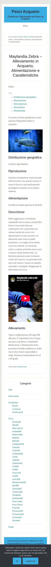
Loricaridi (16, 479)
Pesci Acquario (25, 11)
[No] (47, 555)
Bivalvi (15, 406)
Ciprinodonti (17, 463)
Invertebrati (13, 402)
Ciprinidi (15, 460)
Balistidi (15, 438)
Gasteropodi (17, 412)
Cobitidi (15, 466)
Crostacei (16, 409)
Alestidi (15, 425)
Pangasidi (16, 495)
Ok (17, 561)
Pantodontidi (17, 498)
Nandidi (15, 485)
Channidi (16, 450)
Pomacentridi (18, 514)
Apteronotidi (17, 434)
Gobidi (15, 469)
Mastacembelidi (19, 482)
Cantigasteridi (18, 444)
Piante (11, 527)
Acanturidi (16, 422)
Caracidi (15, 447)
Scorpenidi (16, 517)
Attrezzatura (13, 396)
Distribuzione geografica (25, 97)
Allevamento (19, 111)
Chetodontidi (17, 454)
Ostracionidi (17, 492)
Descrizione (19, 107)
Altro (10, 390)
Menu (25, 26)
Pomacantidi (17, 511)
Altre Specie (17, 428)
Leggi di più (30, 561)
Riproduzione (20, 100)
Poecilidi (15, 508)
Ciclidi (20, 367)
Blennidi (15, 441)
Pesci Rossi (17, 505)
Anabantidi (16, 431)
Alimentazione (20, 104)
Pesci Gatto (17, 501)
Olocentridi (16, 489)
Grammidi (16, 473)
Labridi (15, 476)
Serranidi (16, 520)
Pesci (25, 367)
